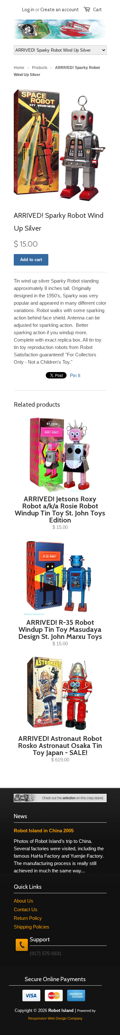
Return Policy (28, 918)
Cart (97, 10)
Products (39, 67)
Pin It (75, 375)
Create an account (59, 10)
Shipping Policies (31, 926)
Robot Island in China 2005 (44, 830)
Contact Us (25, 909)
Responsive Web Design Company (55, 1018)
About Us (23, 901)
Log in (28, 10)
